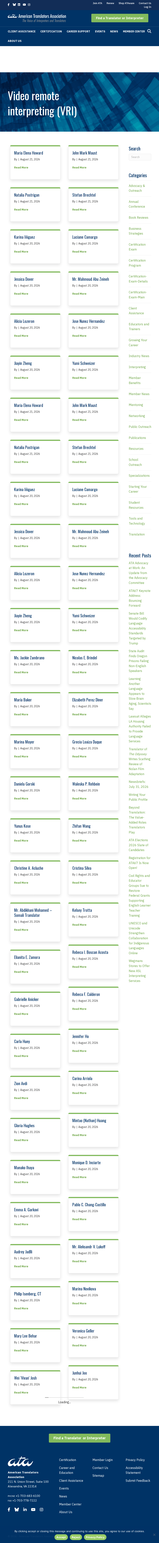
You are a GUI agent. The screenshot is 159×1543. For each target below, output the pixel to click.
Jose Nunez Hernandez (88, 321)
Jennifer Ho (80, 1036)
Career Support (78, 31)
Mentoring (136, 405)
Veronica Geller (83, 1331)
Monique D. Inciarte (86, 1162)
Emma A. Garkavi (26, 1209)
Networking (137, 416)
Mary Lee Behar (25, 1336)
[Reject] (154, 1535)
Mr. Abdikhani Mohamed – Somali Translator (33, 912)
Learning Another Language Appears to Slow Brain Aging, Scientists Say (140, 694)
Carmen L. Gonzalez (28, 1462)
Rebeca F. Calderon (86, 994)
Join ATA (97, 3)
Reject (76, 1537)
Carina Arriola (82, 1078)
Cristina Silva (81, 868)
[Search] (149, 31)
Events (100, 31)
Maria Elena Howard (28, 153)
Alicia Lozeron (24, 321)
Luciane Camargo (85, 237)
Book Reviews (138, 217)
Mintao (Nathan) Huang (89, 1120)
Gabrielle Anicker (26, 999)
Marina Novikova (84, 1289)
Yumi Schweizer (83, 363)
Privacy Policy (95, 1537)
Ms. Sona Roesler (84, 1415)
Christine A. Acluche (28, 868)
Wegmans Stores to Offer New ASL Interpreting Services (139, 971)
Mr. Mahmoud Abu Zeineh (90, 279)
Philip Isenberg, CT (27, 1294)
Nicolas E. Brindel (84, 658)
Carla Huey (22, 1041)
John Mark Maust (84, 153)
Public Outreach (140, 427)
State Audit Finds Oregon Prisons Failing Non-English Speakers (139, 661)
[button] (119, 18)
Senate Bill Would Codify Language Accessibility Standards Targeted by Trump (138, 628)
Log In (147, 6)
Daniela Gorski (24, 784)
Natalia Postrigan (26, 195)
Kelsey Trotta (82, 910)
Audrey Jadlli (23, 1252)
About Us (15, 41)
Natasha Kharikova (85, 1457)
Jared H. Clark (24, 1420)
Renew (110, 3)
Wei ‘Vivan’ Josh (25, 1378)
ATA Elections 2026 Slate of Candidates (138, 845)
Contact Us (145, 3)
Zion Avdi (20, 1083)
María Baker (23, 700)
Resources (136, 449)
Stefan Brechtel (84, 195)
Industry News (139, 356)
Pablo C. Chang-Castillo (89, 1204)
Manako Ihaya (24, 1167)
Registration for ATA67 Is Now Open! (139, 863)
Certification (51, 31)
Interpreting (137, 367)
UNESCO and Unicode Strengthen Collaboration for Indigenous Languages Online (139, 938)
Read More (21, 167)
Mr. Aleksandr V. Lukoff (88, 1246)
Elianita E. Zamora (27, 957)
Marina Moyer (24, 742)
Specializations (139, 475)
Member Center (134, 31)
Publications (137, 438)
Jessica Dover (24, 279)
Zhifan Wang (81, 826)
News (114, 31)
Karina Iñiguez (24, 237)
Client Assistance (21, 31)
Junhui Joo (79, 1373)
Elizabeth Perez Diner (87, 700)
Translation (137, 534)
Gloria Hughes (24, 1125)
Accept (61, 1537)
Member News (139, 394)
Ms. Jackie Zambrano (29, 658)
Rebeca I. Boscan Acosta (90, 952)
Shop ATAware (126, 3)
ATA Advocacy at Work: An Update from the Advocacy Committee (138, 573)
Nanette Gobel (82, 1499)
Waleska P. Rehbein (86, 784)
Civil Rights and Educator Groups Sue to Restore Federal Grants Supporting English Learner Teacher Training (140, 895)
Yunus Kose (22, 826)
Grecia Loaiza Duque (87, 742)
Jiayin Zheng (23, 363)
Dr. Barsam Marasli (28, 1504)
